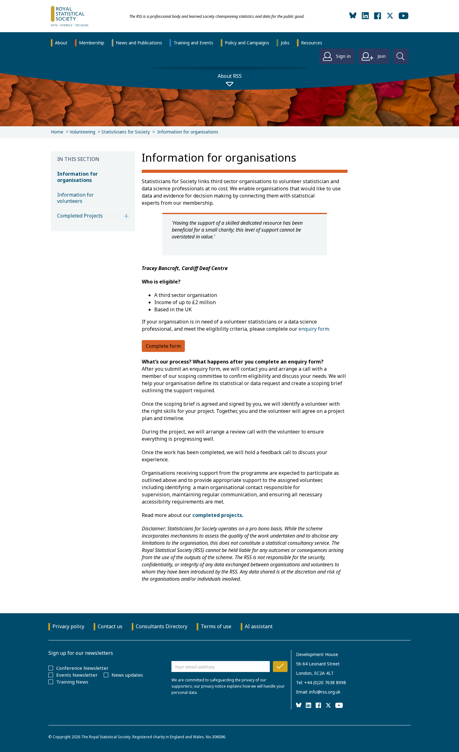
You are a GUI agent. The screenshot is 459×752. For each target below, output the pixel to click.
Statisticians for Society (125, 132)
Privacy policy (68, 626)
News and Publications (139, 43)
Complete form (163, 346)
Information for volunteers (75, 197)
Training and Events (193, 43)
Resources (311, 43)
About (61, 43)
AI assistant (259, 626)
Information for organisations (77, 176)
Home (57, 132)
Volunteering (82, 132)
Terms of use (216, 626)
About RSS (230, 76)
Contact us (110, 626)
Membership (91, 43)
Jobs (285, 43)
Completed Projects (80, 215)
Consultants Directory (161, 626)
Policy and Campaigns (247, 43)
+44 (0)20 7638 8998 (325, 682)
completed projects (217, 515)
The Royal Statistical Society (106, 736)
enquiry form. (314, 328)
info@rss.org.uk (324, 692)
